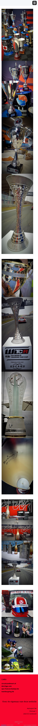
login (19, 723)
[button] (34, 3)
